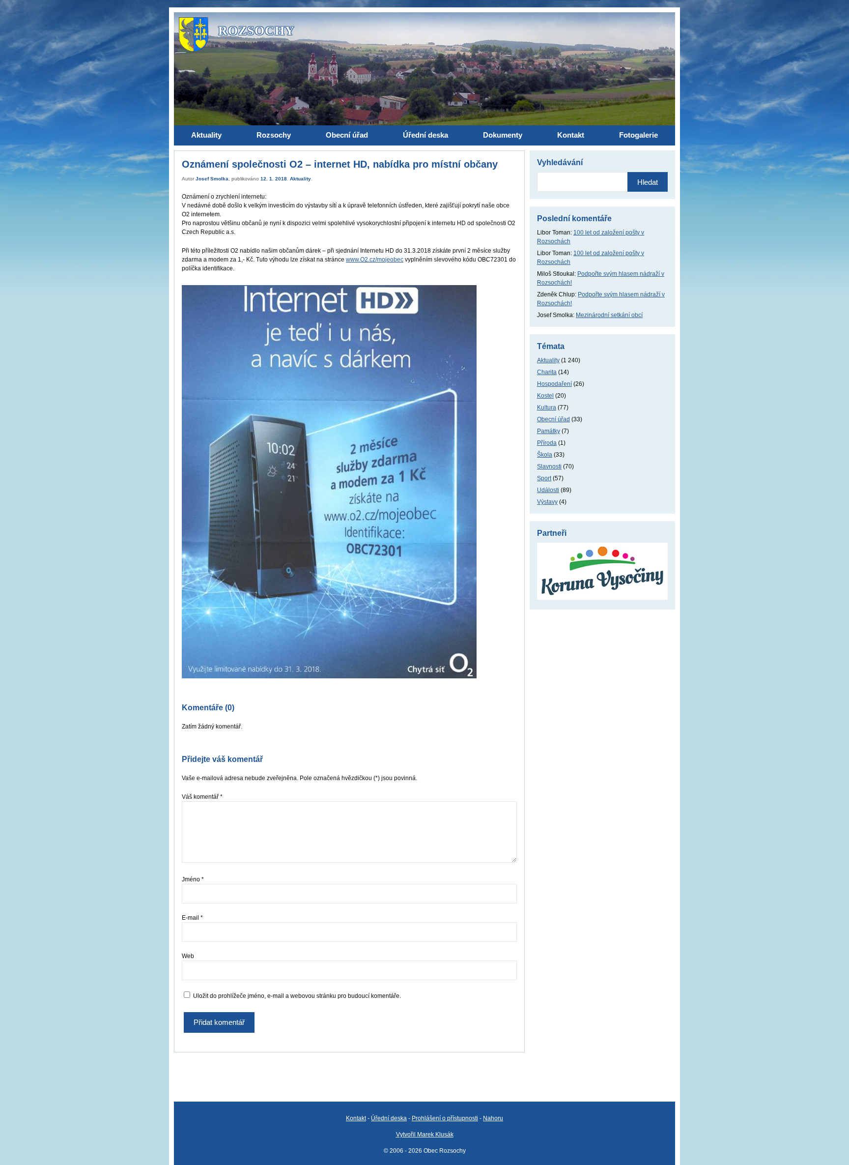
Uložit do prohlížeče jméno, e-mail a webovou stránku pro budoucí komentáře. (297, 995)
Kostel (545, 395)
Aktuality (300, 178)
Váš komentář (202, 796)
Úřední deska (389, 1118)
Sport (544, 478)
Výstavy (547, 501)
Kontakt (356, 1118)
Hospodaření (554, 383)
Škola (544, 454)
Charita (547, 372)
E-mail (192, 917)
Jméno (193, 879)
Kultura (546, 407)
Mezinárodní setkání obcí (609, 315)
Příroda (547, 442)
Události (548, 490)
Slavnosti (549, 466)
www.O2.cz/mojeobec (374, 259)
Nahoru (493, 1118)
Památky (548, 431)
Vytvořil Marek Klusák (424, 1134)
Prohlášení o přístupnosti (445, 1118)
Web (188, 956)
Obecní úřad (553, 419)
